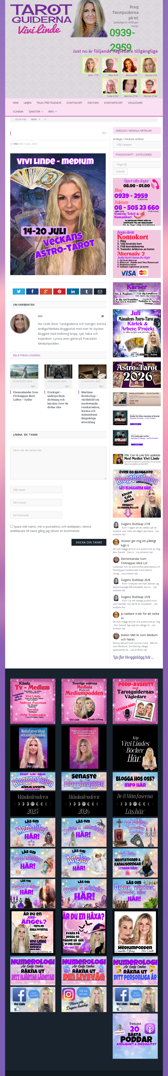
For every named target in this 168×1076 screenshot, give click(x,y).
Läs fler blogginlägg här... (133, 657)
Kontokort (74, 103)
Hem (15, 103)
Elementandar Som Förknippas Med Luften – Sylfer (25, 395)
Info (51, 111)
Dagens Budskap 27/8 (135, 524)
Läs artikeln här (144, 552)
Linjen (27, 103)
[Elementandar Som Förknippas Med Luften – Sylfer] (24, 373)
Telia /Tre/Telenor (49, 103)
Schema (18, 111)
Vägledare (135, 103)
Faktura (93, 103)
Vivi (16, 143)
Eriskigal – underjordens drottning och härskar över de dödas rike (57, 399)
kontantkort (113, 103)
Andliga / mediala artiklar (128, 139)
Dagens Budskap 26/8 (135, 580)
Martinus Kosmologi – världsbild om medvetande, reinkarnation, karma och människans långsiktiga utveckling (90, 407)
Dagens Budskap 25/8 (135, 597)
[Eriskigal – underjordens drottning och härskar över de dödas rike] (58, 373)
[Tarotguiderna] (60, 18)
